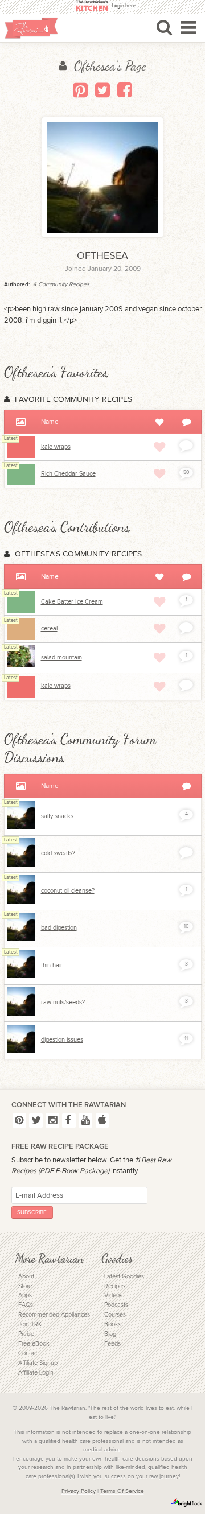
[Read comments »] (186, 445)
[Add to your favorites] (160, 447)
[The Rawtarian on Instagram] (52, 1120)
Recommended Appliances (54, 1314)
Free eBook (34, 1343)
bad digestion (59, 927)
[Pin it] (80, 89)
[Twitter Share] (102, 89)
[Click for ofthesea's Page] (21, 827)
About (26, 1276)
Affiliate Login (36, 1372)
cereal (49, 628)
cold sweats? (58, 853)
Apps (25, 1295)
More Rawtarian (49, 1258)
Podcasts (116, 1305)
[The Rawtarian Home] (31, 28)
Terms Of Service (122, 1491)
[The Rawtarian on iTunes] (102, 1120)
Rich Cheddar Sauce (68, 473)
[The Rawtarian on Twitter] (36, 1120)
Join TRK (30, 1324)
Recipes (114, 1286)
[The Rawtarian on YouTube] (85, 1120)
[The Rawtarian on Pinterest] (19, 1120)
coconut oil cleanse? (68, 890)
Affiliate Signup (38, 1363)
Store (25, 1286)
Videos (113, 1295)
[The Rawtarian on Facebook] (69, 1120)
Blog (110, 1334)
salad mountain (61, 657)
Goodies (117, 1258)
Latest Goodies (124, 1276)
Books (112, 1324)
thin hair (52, 965)
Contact (28, 1353)
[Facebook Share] (124, 89)
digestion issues (62, 1039)
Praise (26, 1334)
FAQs (25, 1305)
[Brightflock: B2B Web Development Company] (187, 1503)
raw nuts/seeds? (63, 1002)
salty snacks (57, 816)
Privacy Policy (79, 1491)
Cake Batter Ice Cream (72, 601)
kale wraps (56, 447)
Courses (115, 1314)
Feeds (112, 1343)
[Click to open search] (164, 27)
